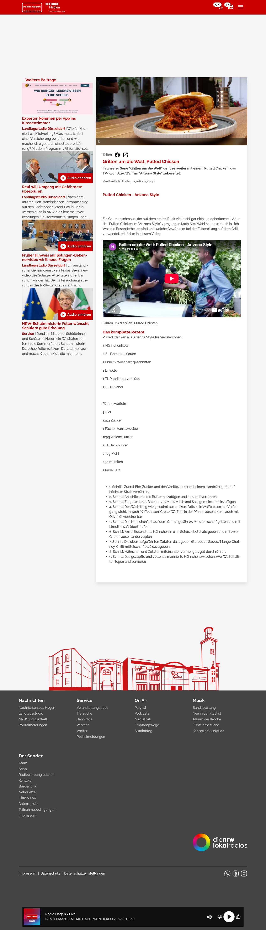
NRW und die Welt (33, 719)
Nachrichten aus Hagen (37, 708)
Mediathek (143, 719)
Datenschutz (28, 804)
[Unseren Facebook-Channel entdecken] (235, 873)
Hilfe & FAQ (27, 798)
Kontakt (25, 781)
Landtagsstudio (31, 713)
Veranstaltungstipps (92, 708)
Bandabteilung (204, 708)
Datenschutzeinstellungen (84, 873)
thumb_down (219, 916)
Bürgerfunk (27, 786)
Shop (23, 769)
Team (23, 763)
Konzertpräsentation (208, 731)
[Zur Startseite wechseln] (32, 7)
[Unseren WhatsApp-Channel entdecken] (227, 873)
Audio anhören (75, 178)
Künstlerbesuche (206, 725)
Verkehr (83, 725)
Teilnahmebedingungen (37, 810)
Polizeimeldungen (33, 725)
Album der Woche (207, 719)
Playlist (140, 708)
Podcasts (142, 713)
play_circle (229, 916)
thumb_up (238, 916)
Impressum (27, 815)
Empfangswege (147, 725)
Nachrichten (32, 700)
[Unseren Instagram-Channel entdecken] (244, 873)
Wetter (82, 731)
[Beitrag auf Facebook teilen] (117, 154)
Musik (199, 700)
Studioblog (143, 731)
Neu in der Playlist (207, 713)
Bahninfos (84, 719)
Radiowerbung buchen (36, 775)
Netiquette (27, 792)
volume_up (209, 917)
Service (84, 700)
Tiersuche (84, 713)
